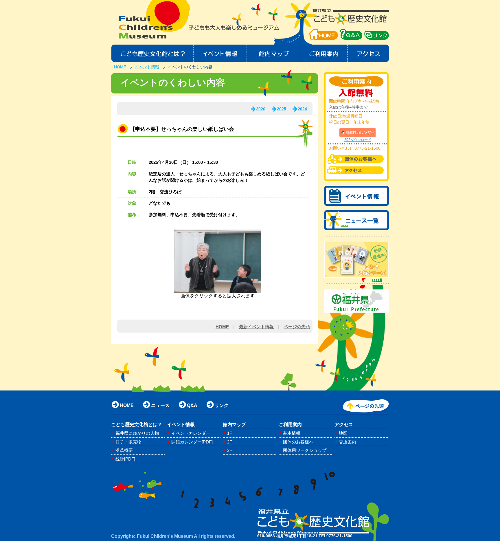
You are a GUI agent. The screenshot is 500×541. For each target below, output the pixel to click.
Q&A (192, 405)
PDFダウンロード (357, 140)
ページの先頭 (297, 326)
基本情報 (291, 433)
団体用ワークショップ (304, 450)
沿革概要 (124, 450)
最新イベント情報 (256, 326)
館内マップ (273, 53)
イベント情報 (220, 53)
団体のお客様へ (298, 441)
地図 (343, 433)
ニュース (160, 405)
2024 (302, 109)
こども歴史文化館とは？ (152, 53)
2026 (260, 109)
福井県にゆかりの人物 (137, 433)
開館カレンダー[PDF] (192, 441)
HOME (323, 34)
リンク (222, 405)
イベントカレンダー (190, 433)
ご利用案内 (324, 53)
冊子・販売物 (128, 441)
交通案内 (347, 441)
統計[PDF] (125, 458)
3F (229, 450)
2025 (281, 109)
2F (229, 441)
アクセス (368, 53)
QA (351, 34)
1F (229, 433)
